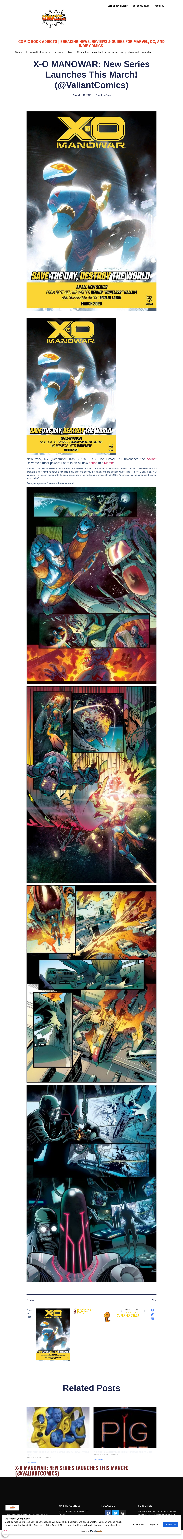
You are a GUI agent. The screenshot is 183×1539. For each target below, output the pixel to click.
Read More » (31, 1462)
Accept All (170, 1524)
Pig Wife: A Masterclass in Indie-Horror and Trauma (123, 1452)
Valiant (151, 459)
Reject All (155, 1524)
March (108, 463)
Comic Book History (118, 5)
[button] (152, 1310)
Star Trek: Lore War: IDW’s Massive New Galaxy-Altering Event (58, 1453)
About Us (159, 5)
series (93, 463)
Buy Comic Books (141, 5)
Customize (138, 1524)
